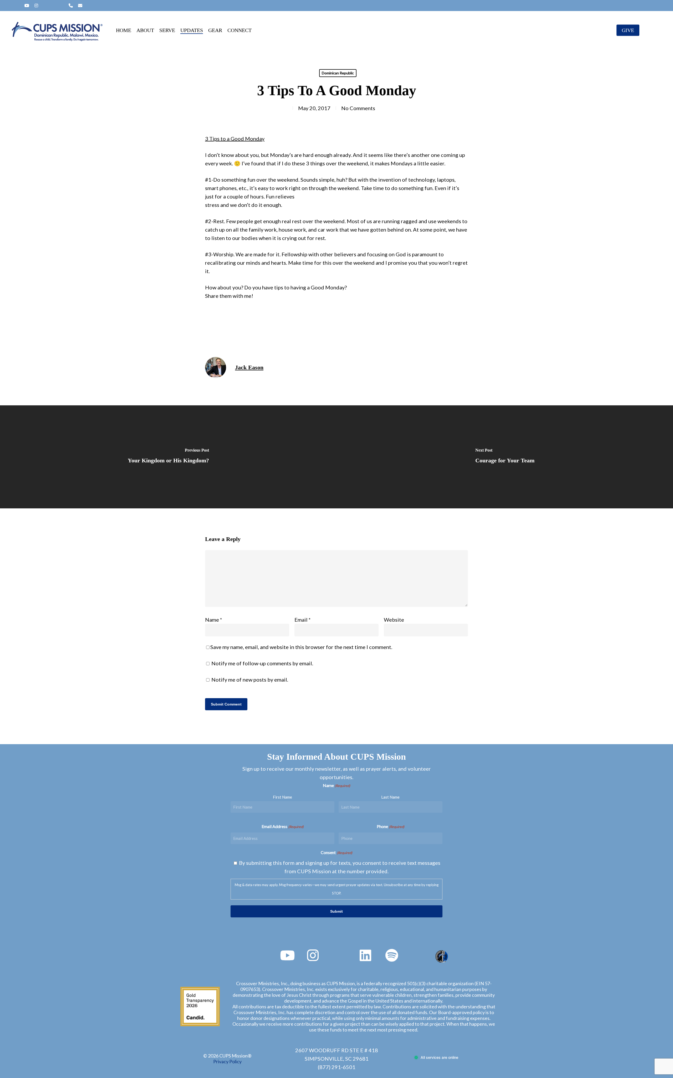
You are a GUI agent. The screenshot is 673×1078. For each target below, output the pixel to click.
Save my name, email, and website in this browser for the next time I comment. (301, 647)
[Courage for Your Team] (504, 456)
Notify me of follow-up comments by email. (262, 663)
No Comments (358, 108)
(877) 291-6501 (336, 1067)
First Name (282, 797)
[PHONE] (71, 5)
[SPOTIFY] (45, 5)
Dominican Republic (338, 73)
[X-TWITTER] (9, 5)
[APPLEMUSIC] (61, 5)
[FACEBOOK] (17, 5)
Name (213, 619)
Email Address (283, 826)
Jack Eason (249, 367)
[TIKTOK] (53, 5)
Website (394, 619)
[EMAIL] (80, 5)
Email (302, 619)
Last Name (390, 797)
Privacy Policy (227, 1061)
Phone (390, 826)
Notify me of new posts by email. (249, 679)
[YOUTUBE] (26, 5)
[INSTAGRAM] (36, 5)
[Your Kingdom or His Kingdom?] (168, 456)
